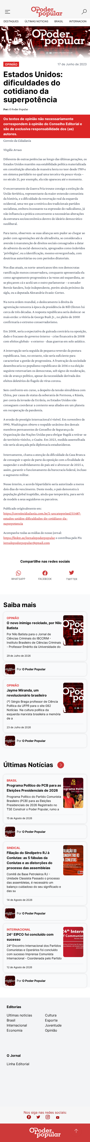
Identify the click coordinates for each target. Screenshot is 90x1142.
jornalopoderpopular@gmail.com (26, 543)
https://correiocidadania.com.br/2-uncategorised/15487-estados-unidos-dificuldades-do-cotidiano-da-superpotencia (42, 518)
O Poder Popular (19, 109)
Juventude (53, 1025)
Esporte (51, 1020)
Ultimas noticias (19, 1015)
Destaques (11, 21)
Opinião (11, 64)
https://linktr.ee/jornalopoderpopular (29, 538)
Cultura (51, 1015)
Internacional (79, 21)
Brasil (58, 21)
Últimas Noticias (36, 21)
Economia (14, 1030)
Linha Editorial (18, 1064)
